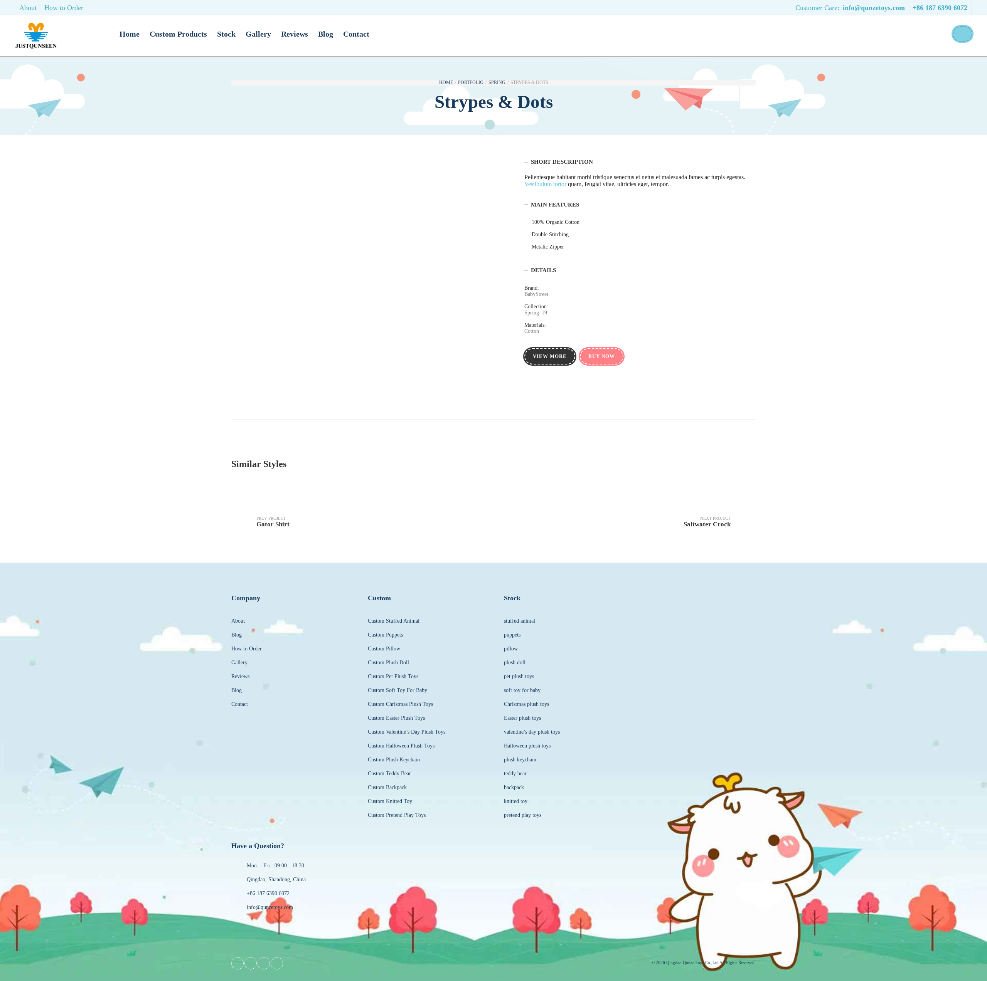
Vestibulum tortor (545, 184)
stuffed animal (519, 621)
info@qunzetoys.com (874, 8)
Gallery (258, 34)
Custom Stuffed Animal (393, 621)
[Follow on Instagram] (277, 963)
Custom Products (178, 34)
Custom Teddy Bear (389, 773)
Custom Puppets (385, 635)
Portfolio (470, 82)
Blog (325, 34)
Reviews (294, 34)
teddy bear (515, 773)
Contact (356, 34)
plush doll (515, 662)
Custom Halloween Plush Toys (401, 746)
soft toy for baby (522, 690)
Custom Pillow (384, 649)
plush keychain (520, 760)
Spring (496, 82)
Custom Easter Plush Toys (396, 718)
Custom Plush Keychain (394, 760)
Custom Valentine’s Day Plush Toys (406, 732)
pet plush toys (519, 676)
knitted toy (515, 801)
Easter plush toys (522, 718)
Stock (226, 34)
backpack (514, 787)
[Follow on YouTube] (264, 963)
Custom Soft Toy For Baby (397, 690)
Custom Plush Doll (388, 662)
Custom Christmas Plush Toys (400, 704)
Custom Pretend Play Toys (397, 815)
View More (550, 356)
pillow (511, 649)
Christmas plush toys (526, 704)
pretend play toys (522, 815)
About (28, 8)
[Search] (962, 33)
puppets (512, 635)
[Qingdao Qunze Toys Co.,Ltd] (36, 36)
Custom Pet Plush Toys (393, 676)
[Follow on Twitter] (250, 963)
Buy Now (601, 356)
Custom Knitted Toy (390, 801)
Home (130, 34)
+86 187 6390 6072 (940, 8)
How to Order (63, 8)
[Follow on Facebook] (237, 963)
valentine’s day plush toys (532, 732)
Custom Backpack (387, 787)
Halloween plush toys (527, 746)
